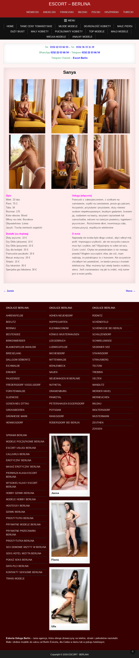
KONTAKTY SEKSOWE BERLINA (24, 572)
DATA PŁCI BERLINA (17, 566)
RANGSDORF (56, 416)
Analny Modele (82, 36)
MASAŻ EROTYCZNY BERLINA (23, 466)
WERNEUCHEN (100, 397)
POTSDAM (55, 410)
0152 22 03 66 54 (59, 47)
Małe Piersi (124, 26)
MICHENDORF (57, 353)
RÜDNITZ (97, 315)
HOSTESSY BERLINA (18, 505)
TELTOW (97, 366)
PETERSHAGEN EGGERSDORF (67, 403)
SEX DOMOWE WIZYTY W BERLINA (26, 547)
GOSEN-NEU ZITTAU (17, 403)
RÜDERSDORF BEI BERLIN (64, 422)
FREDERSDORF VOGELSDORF (23, 384)
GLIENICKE (12, 397)
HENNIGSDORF (14, 422)
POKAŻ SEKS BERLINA (19, 559)
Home (10, 26)
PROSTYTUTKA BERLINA (20, 540)
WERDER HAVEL (101, 391)
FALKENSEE (13, 378)
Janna (55, 493)
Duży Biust (17, 31)
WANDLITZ (98, 384)
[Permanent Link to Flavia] (69, 529)
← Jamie (8, 291)
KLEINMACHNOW (59, 328)
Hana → (131, 291)
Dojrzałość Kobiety (97, 26)
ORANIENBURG (58, 391)
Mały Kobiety (40, 31)
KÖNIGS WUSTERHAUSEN (64, 334)
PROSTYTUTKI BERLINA (19, 518)
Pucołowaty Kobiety (69, 31)
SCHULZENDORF (101, 334)
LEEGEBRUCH (57, 340)
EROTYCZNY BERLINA (18, 460)
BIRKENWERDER (15, 340)
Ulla (53, 626)
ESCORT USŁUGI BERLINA (21, 448)
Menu (71, 20)
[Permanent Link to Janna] (69, 463)
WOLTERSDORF (101, 410)
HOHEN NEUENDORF (61, 315)
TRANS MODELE (15, 578)
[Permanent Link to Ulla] (69, 596)
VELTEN (96, 378)
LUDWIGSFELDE (58, 347)
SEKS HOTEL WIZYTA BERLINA (23, 553)
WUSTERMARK (100, 416)
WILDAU (96, 403)
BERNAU (11, 328)
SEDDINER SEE (101, 347)
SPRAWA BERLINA (16, 435)
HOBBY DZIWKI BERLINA (20, 493)
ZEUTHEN (97, 422)
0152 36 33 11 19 (85, 47)
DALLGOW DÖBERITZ (18, 359)
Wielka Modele (56, 36)
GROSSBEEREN (15, 410)
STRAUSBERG (100, 359)
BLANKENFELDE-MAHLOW (21, 347)
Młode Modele (68, 26)
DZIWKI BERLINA (15, 512)
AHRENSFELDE (14, 315)
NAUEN (53, 372)
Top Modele (97, 31)
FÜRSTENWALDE (15, 391)
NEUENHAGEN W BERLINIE (64, 378)
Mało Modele (119, 31)
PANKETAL (55, 397)
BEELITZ (11, 322)
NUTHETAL (55, 384)
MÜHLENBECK (57, 366)
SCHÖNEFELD (100, 322)
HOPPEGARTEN (58, 322)
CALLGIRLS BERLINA (18, 454)
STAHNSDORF (100, 353)
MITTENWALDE (57, 359)
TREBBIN (97, 372)
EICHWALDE (13, 366)
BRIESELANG (13, 353)
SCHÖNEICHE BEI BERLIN (107, 328)
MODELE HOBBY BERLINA (21, 499)
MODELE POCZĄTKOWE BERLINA (25, 441)
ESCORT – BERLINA (69, 3)
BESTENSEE (13, 334)
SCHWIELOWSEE (102, 340)
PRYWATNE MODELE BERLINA (23, 524)
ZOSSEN (97, 428)
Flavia (55, 559)
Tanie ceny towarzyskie (36, 26)
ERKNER (11, 372)
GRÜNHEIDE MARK (17, 416)
